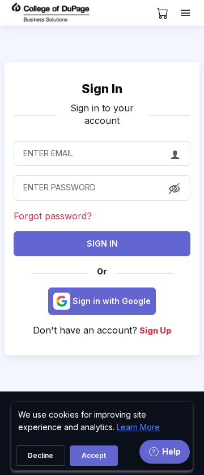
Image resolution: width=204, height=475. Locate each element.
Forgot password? (53, 216)
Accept (94, 455)
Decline (40, 455)
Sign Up (155, 330)
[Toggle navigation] (186, 13)
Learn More (138, 427)
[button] (174, 188)
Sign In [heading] (102, 88)
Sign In (102, 243)
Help (171, 451)
